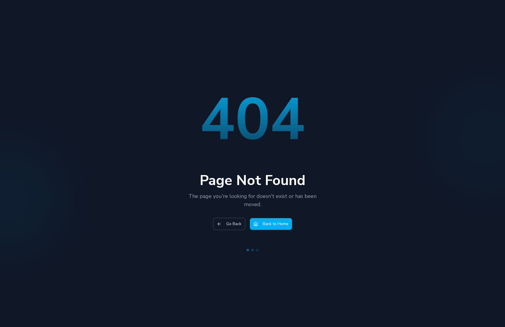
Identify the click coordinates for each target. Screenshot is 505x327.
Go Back (233, 224)
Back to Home (275, 224)
